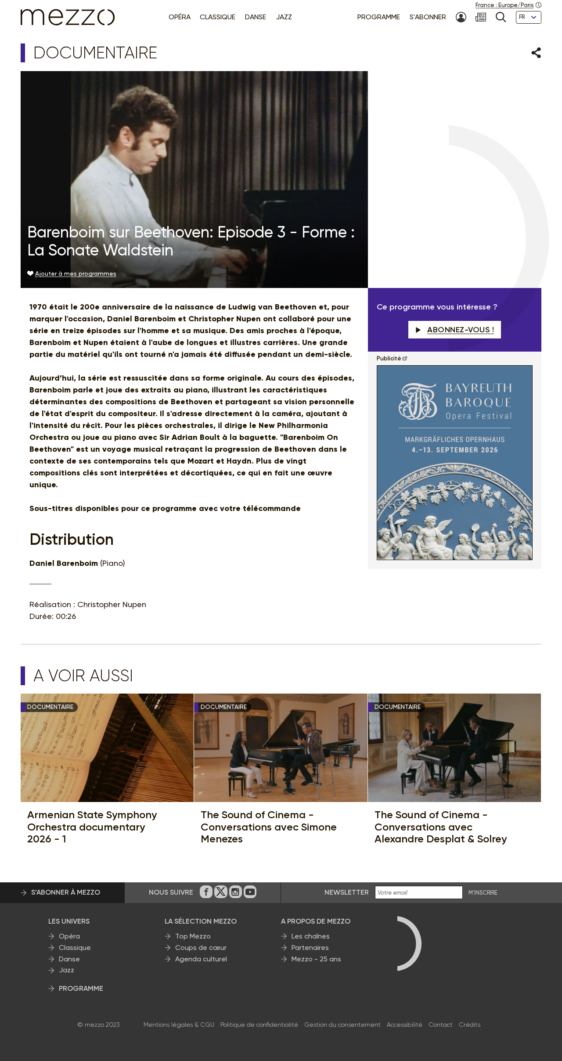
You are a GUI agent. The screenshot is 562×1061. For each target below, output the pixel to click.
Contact (441, 1024)
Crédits (469, 1024)
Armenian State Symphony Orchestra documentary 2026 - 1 (92, 827)
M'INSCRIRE (482, 893)
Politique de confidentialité (259, 1024)
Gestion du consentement (342, 1024)
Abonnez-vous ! (460, 329)
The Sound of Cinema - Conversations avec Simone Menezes (269, 827)
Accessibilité (404, 1024)
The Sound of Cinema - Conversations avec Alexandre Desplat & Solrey (441, 827)
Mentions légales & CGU (179, 1024)
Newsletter (346, 892)
